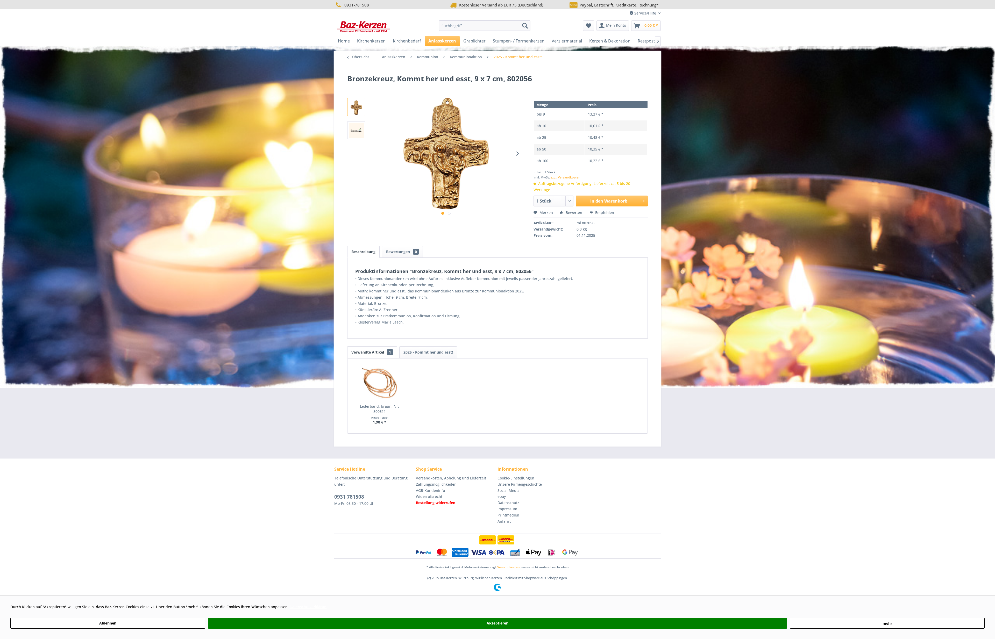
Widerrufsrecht (429, 496)
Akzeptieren (497, 623)
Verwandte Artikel (371, 352)
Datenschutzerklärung (309, 606)
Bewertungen (401, 251)
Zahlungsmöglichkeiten (436, 484)
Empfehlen (604, 212)
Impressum (507, 508)
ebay (501, 496)
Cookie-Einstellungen (515, 478)
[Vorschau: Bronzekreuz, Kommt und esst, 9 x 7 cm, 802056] (356, 107)
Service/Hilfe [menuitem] (645, 13)
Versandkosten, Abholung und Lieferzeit (451, 478)
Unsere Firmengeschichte (519, 484)
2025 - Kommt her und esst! (428, 352)
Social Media (508, 490)
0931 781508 (349, 496)
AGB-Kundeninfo (430, 490)
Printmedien (508, 515)
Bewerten (574, 212)
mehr (887, 623)
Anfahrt (504, 521)
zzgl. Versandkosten (565, 177)
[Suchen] (525, 25)
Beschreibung (363, 251)
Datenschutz (508, 502)
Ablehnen (107, 623)
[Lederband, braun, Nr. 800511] (379, 383)
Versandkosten (508, 567)
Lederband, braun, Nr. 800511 (379, 409)
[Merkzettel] (588, 25)
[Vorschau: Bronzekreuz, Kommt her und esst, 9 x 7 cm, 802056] (356, 130)
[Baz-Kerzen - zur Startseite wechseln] (363, 26)
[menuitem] (484, 25)
